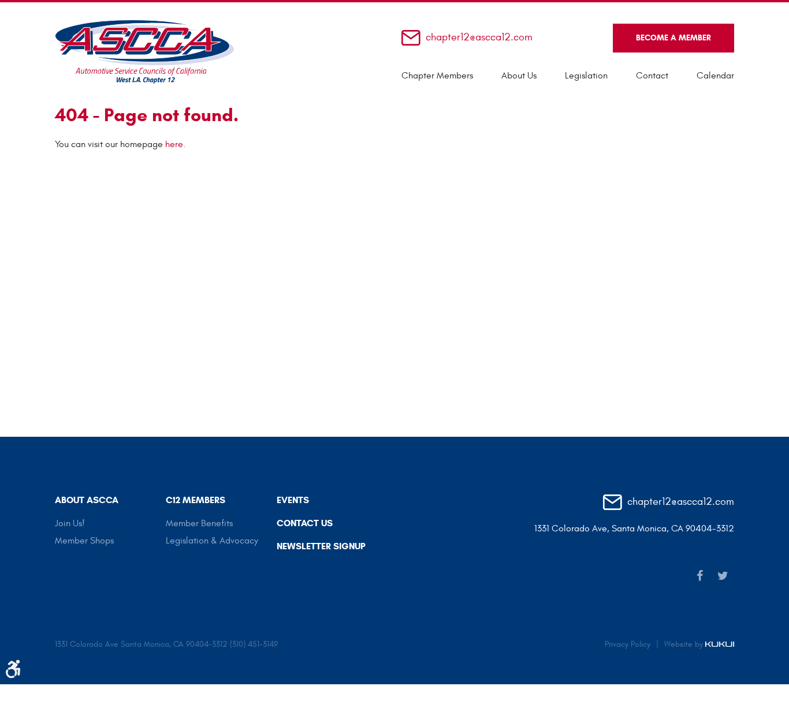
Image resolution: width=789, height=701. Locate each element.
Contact (652, 75)
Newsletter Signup (321, 546)
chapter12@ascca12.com (479, 38)
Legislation (586, 75)
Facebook (699, 575)
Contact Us (305, 523)
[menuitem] (437, 75)
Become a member (673, 38)
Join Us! (70, 523)
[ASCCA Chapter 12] (144, 52)
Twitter (722, 575)
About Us (519, 75)
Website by (684, 644)
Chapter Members (437, 75)
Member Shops (84, 540)
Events (293, 499)
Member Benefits (199, 523)
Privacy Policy (627, 644)
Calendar (715, 75)
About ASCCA (86, 499)
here (174, 144)
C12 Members (195, 499)
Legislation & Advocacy (212, 540)
